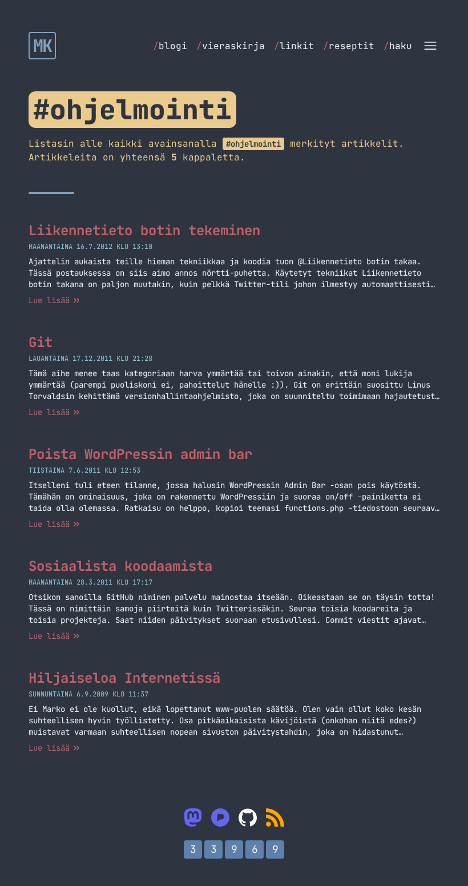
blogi (170, 46)
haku (398, 46)
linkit (294, 46)
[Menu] (430, 46)
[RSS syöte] (275, 817)
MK (42, 45)
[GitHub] (248, 817)
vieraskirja (230, 46)
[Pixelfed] (220, 817)
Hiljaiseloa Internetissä (124, 678)
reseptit (348, 46)
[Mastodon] (193, 817)
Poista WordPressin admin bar (140, 454)
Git (41, 342)
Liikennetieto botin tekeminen (144, 230)
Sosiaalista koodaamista (120, 566)
